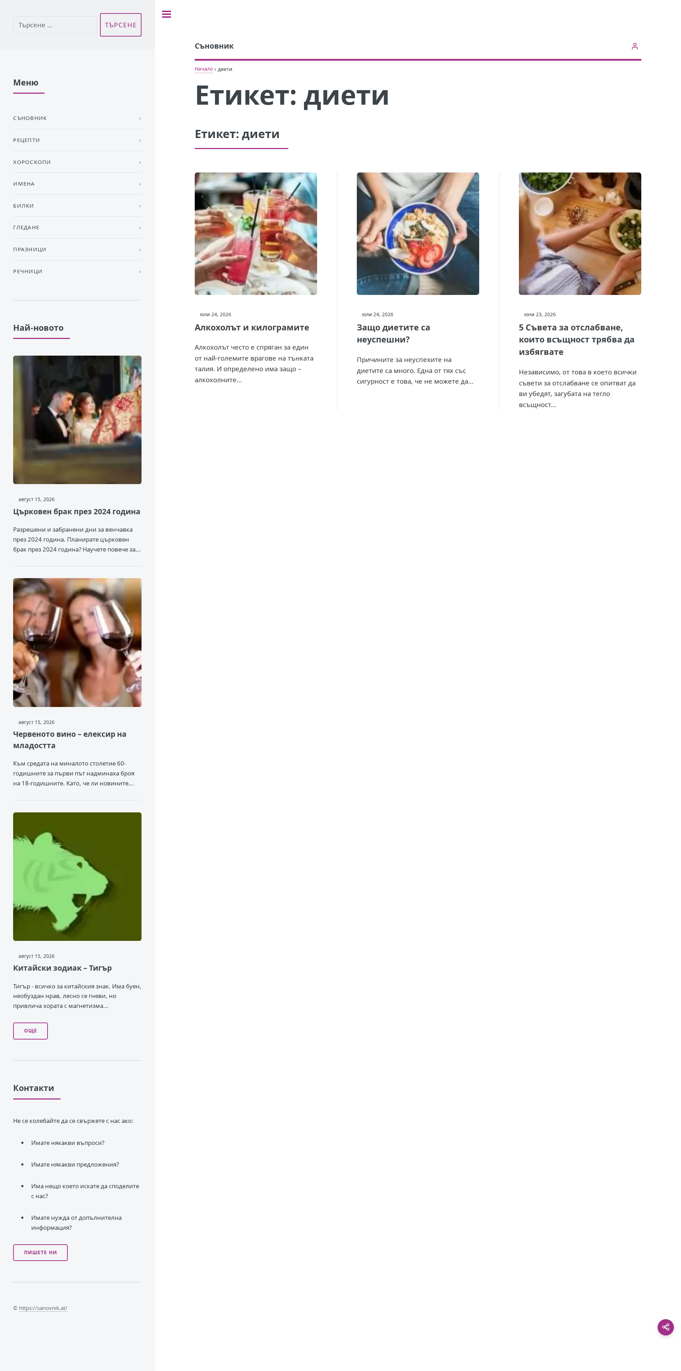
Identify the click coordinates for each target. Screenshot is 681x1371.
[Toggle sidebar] (166, 14)
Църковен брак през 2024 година (76, 511)
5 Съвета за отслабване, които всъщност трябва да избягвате (577, 340)
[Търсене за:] (55, 25)
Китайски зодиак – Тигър (62, 968)
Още (30, 1030)
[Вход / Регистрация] (635, 46)
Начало (204, 68)
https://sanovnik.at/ (43, 1307)
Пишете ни (40, 1252)
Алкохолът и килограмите (252, 327)
